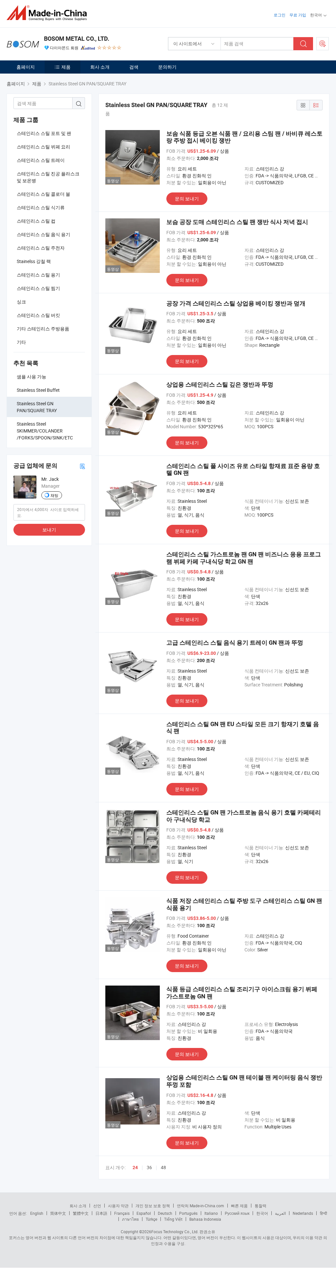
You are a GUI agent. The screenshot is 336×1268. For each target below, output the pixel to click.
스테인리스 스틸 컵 (36, 221)
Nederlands (303, 1213)
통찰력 (260, 1205)
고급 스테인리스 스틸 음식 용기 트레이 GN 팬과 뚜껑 (234, 642)
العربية (280, 1213)
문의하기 (167, 67)
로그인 (279, 14)
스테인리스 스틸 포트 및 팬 (44, 133)
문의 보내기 (187, 198)
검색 (133, 67)
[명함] (82, 465)
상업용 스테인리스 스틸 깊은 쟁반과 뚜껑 (219, 384)
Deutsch (165, 1213)
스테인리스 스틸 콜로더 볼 (43, 194)
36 (149, 1167)
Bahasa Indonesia (205, 1219)
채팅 (54, 495)
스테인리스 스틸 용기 (38, 275)
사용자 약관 (118, 1205)
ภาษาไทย (130, 1219)
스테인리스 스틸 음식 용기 (43, 234)
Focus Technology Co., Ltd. (175, 1231)
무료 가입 (297, 14)
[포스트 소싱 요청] (322, 43)
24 (135, 1167)
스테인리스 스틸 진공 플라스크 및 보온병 (48, 177)
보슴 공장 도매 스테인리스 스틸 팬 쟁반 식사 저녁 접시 (237, 221)
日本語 (101, 1213)
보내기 (49, 529)
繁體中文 (81, 1213)
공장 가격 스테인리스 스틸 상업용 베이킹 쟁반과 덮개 (235, 303)
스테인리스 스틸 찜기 (38, 288)
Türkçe (151, 1219)
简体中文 (58, 1213)
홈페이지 (25, 67)
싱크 (21, 302)
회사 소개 (100, 67)
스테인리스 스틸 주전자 (41, 248)
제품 (66, 67)
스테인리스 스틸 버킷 (38, 315)
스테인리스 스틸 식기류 (41, 207)
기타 (21, 342)
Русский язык (237, 1213)
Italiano (211, 1213)
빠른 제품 (239, 1205)
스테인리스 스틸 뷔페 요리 (43, 147)
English (36, 1213)
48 (163, 1167)
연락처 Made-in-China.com (200, 1205)
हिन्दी (323, 1213)
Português (188, 1213)
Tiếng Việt (173, 1219)
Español (143, 1213)
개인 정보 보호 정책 (153, 1205)
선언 (97, 1205)
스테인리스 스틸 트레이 (41, 160)
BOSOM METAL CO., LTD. (76, 38)
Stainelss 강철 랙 (34, 261)
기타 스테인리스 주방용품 (43, 328)
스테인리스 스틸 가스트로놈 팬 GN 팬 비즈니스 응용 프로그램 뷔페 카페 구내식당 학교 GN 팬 (243, 558)
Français (122, 1213)
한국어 (262, 1213)
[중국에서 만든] (49, 13)
